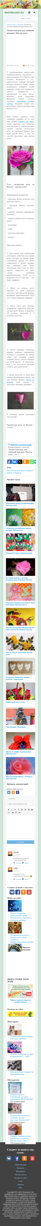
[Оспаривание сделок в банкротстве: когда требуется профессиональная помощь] (20, 921)
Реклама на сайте (20, 1178)
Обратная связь (20, 1165)
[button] (8, 809)
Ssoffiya (15, 868)
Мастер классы (20, 1175)
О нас (20, 1181)
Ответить (18, 863)
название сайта (14, 12)
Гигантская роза (13, 470)
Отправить (20, 842)
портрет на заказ (26, 121)
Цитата (27, 863)
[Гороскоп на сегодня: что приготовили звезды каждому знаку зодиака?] (20, 936)
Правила (20, 1184)
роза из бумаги (27, 470)
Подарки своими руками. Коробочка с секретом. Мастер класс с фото (20, 1138)
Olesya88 (15, 852)
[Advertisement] (20, 50)
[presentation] (8, 809)
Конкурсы (20, 1168)
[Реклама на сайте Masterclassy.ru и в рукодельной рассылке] (20, 1016)
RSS (20, 1188)
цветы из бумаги (14, 473)
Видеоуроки (20, 1171)
